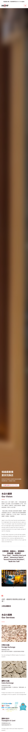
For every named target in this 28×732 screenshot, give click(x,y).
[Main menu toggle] (25, 5)
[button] (3, 578)
